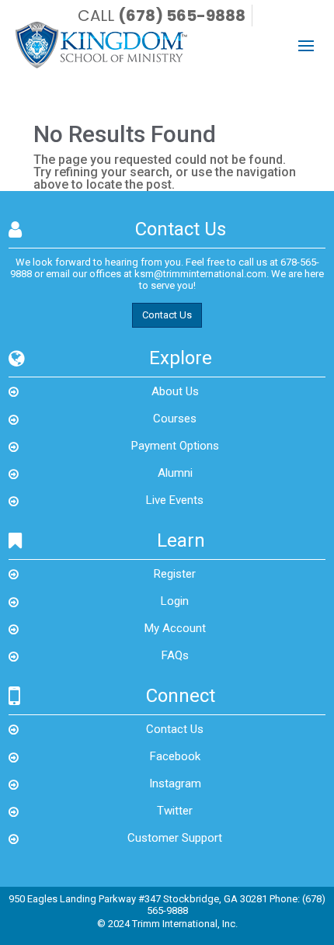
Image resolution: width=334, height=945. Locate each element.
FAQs (175, 655)
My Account (175, 628)
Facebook (175, 756)
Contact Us (167, 315)
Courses (175, 419)
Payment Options (175, 446)
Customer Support (174, 838)
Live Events (175, 500)
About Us (175, 391)
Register (175, 574)
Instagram (175, 783)
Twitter (175, 811)
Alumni (175, 473)
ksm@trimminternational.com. (201, 274)
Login (175, 601)
